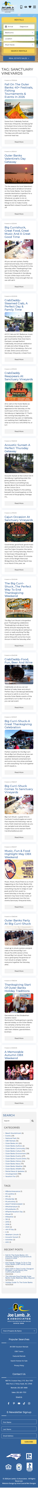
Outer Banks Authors (13, 1146)
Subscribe (29, 1442)
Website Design (8, 1483)
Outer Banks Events (13, 1156)
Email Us (19, 1397)
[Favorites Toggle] (30, 7)
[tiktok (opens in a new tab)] (24, 1403)
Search (6, 1121)
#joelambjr (9, 1199)
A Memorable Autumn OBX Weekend (14, 1055)
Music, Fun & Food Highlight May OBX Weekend (18, 854)
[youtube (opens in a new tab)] (19, 1403)
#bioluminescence (12, 1191)
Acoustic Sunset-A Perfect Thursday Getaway (17, 448)
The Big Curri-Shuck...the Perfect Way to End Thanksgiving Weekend (18, 590)
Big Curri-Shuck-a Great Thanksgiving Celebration (18, 724)
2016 (7, 1222)
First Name (7, 1422)
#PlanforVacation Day (14, 1212)
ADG (7, 1242)
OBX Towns (19, 1351)
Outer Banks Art (11, 1143)
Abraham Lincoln (12, 1235)
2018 (7, 1224)
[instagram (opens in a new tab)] (29, 1403)
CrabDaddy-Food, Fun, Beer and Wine (19, 661)
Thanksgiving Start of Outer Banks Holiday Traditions (18, 988)
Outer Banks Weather (14, 1166)
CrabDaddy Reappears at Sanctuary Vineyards (19, 376)
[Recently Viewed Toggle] (25, 7)
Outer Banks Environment (15, 1153)
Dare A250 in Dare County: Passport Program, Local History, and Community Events (19, 1270)
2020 (7, 1227)
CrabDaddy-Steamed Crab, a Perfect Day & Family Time (16, 305)
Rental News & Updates (14, 1171)
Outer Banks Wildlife (13, 1169)
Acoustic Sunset (11, 1237)
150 (6, 1219)
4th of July (9, 1229)
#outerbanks (10, 1209)
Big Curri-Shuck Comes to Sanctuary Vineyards (19, 789)
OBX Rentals (10, 1141)
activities (9, 1240)
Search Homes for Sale (19, 1361)
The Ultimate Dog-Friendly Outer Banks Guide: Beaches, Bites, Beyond (19, 1277)
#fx (6, 1196)
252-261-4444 (22, 1388)
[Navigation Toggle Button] (34, 7)
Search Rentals (19, 51)
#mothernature (11, 1207)
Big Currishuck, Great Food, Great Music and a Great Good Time (17, 232)
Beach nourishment (13, 1133)
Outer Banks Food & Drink (15, 1159)
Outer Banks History (13, 1161)
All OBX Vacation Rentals (19, 1347)
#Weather (9, 1217)
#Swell (8, 1214)
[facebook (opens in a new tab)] (9, 1403)
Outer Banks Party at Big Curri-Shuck (18, 922)
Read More (19, 142)
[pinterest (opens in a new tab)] (14, 1403)
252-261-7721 (21, 1392)
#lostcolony (10, 1201)
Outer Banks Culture (13, 1151)
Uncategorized (11, 1174)
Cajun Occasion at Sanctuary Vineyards (19, 518)
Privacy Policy (19, 1365)
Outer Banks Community (15, 1148)
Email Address (8, 1436)
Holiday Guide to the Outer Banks (19, 1282)
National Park (10, 1138)
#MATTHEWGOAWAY (14, 1204)
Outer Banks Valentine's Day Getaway (15, 158)
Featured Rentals (19, 1356)
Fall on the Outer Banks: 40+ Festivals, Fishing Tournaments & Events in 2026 (19, 91)
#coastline (9, 1194)
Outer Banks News (12, 1164)
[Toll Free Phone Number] (21, 7)
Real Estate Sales (22, 59)
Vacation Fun (10, 1176)
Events (8, 1136)
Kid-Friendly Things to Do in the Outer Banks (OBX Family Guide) (18, 1263)
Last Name (7, 1429)
